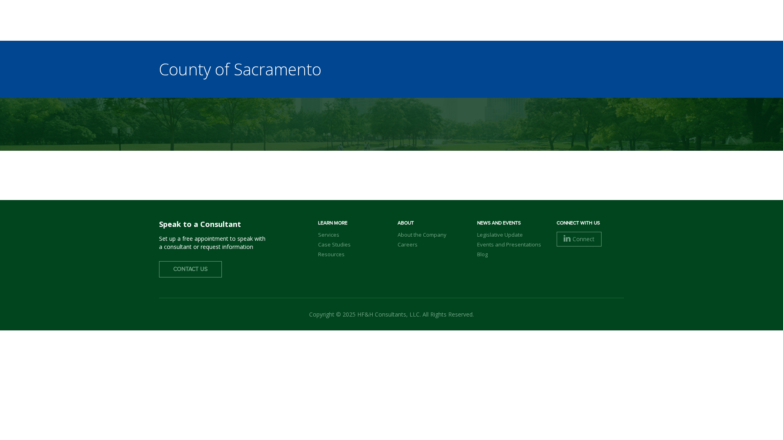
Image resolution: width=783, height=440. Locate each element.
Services (328, 234)
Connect (584, 239)
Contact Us (190, 269)
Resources (331, 254)
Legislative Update (500, 234)
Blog (482, 254)
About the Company (422, 234)
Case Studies (334, 244)
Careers (408, 244)
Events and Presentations (509, 244)
